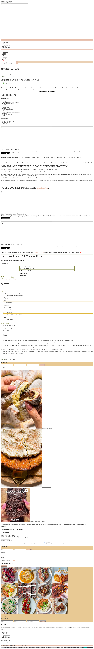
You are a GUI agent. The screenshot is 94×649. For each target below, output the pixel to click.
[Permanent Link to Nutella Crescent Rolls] (21, 428)
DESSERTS (42, 188)
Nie (86, 647)
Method (16, 279)
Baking (2, 76)
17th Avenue (23, 645)
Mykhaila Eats (10, 69)
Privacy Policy (6, 47)
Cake (5, 76)
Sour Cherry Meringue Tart (6, 540)
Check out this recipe (6, 153)
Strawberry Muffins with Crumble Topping (10, 536)
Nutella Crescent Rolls (47, 428)
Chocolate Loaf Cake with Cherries (37, 521)
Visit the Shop (4, 566)
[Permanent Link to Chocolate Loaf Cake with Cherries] (15, 521)
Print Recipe (52, 91)
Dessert (8, 76)
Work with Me (6, 45)
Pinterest (42, 252)
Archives (2, 554)
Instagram (36, 252)
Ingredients (8, 279)
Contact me (5, 43)
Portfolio (5, 46)
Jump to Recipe (43, 91)
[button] (1, 289)
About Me (5, 42)
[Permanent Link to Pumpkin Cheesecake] (21, 487)
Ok (84, 647)
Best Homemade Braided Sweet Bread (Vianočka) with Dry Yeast (15, 537)
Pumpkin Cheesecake (46, 487)
